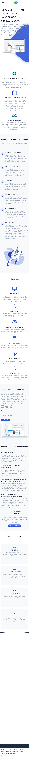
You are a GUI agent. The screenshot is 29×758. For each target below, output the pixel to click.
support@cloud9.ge (10, 230)
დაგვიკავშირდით (14, 526)
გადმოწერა (5, 420)
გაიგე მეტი (5, 755)
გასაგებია (13, 755)
